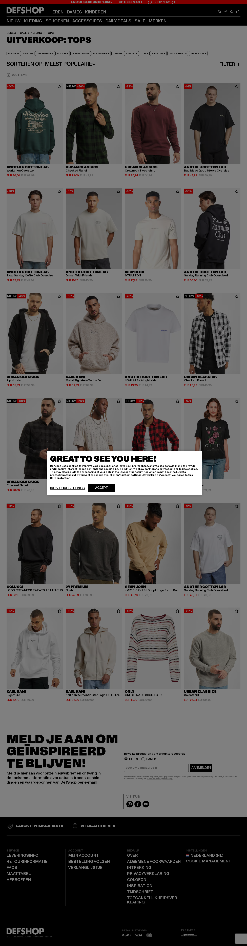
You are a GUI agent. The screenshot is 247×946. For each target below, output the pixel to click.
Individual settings (67, 488)
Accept (101, 487)
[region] (124, 473)
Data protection (60, 478)
